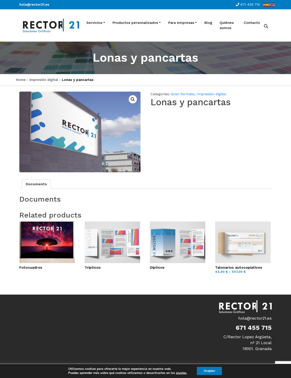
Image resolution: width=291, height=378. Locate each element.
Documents (36, 184)
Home (21, 80)
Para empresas (181, 22)
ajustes (181, 373)
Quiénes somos (227, 25)
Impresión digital (43, 80)
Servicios (94, 22)
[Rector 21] (51, 25)
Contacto (252, 22)
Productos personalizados (135, 22)
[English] (272, 5)
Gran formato (183, 94)
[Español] (266, 5)
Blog (208, 22)
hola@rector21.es (34, 5)
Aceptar (209, 371)
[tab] (36, 184)
